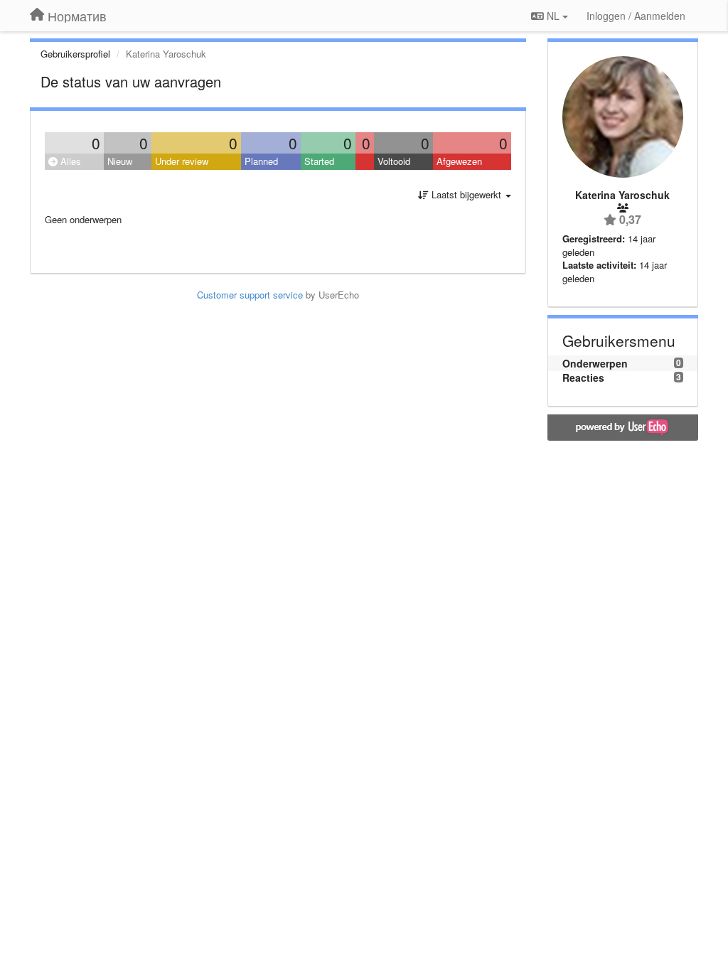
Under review (181, 161)
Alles (69, 161)
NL (553, 16)
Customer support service (250, 294)
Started (319, 161)
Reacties (583, 377)
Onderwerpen (595, 363)
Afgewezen (459, 161)
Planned (261, 161)
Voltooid (394, 161)
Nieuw (119, 161)
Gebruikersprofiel (75, 53)
